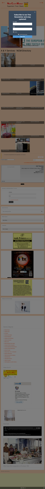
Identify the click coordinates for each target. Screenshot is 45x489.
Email (14, 26)
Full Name (15, 21)
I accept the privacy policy (23, 34)
